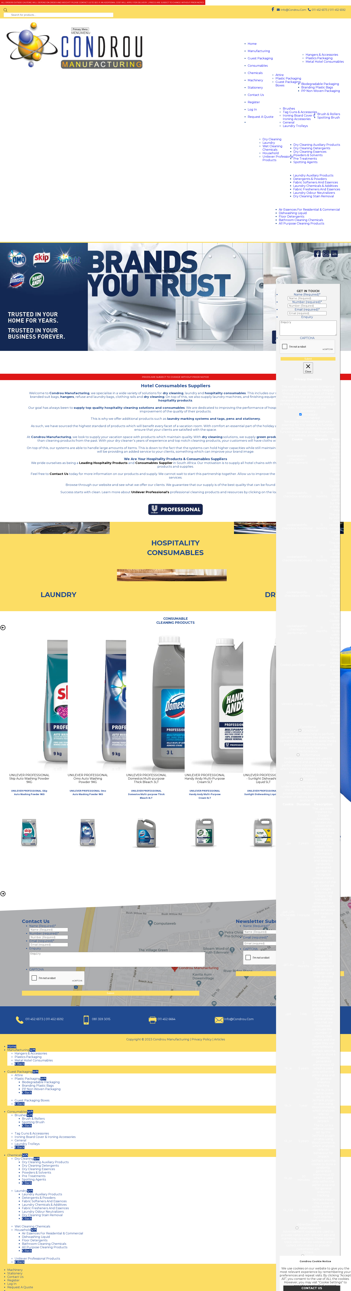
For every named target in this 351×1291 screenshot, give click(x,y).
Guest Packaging (260, 58)
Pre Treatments (305, 158)
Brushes (289, 108)
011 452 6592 (338, 10)
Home (252, 43)
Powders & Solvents (307, 155)
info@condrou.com (293, 10)
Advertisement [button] (308, 1224)
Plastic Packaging (288, 78)
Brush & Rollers (328, 114)
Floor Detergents (291, 216)
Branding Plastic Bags (317, 87)
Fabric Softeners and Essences (315, 182)
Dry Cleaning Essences (309, 151)
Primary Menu (80, 29)
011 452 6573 (319, 10)
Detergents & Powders (310, 179)
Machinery (255, 80)
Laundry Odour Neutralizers (314, 193)
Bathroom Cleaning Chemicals (301, 220)
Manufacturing (259, 51)
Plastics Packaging (319, 58)
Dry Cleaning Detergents (311, 148)
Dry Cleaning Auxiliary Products (316, 144)
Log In (252, 109)
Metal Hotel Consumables (325, 61)
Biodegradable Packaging (320, 84)
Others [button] (308, 1252)
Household (271, 153)
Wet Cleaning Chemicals (272, 147)
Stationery (255, 87)
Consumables (258, 65)
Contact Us (256, 95)
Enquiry (35, 1264)
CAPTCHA (36, 1285)
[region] (175, 466)
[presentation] (271, 1274)
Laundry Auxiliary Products (313, 175)
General (289, 122)
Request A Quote (260, 117)
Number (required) (44, 1249)
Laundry (269, 142)
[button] (80, 33)
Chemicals (255, 73)
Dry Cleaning (272, 139)
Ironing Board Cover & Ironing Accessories (299, 117)
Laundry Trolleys (295, 126)
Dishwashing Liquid (293, 213)
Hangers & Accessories (322, 54)
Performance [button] (308, 751)
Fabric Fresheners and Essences (316, 189)
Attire (279, 75)
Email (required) (41, 1257)
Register (254, 102)
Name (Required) (42, 1242)
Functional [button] (308, 727)
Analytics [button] (308, 776)
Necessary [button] (308, 411)
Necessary (310, 414)
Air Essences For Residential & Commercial (309, 209)
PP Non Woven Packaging (320, 91)
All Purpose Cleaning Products (301, 223)
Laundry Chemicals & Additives (315, 186)
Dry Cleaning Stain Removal (313, 196)
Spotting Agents (305, 162)
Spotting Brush (328, 117)
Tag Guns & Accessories (300, 112)
